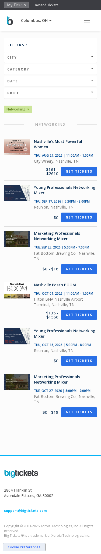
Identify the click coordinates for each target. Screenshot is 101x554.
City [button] (12, 57)
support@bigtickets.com (25, 510)
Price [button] (13, 93)
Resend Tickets (46, 5)
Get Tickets (79, 171)
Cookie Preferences (24, 547)
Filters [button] (17, 45)
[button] (36, 20)
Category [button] (18, 69)
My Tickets (16, 4)
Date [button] (12, 81)
